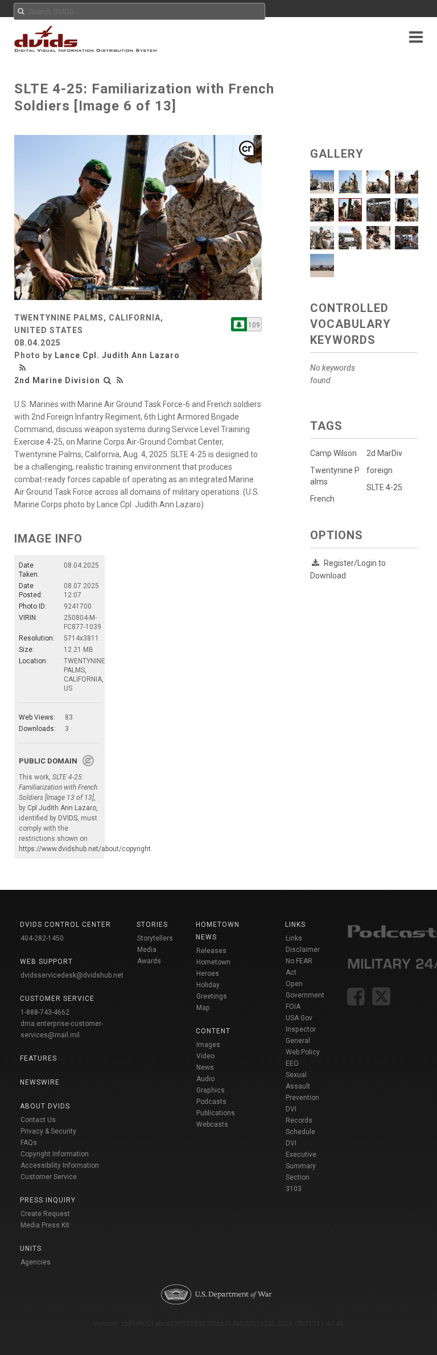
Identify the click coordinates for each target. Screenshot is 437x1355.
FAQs (28, 1143)
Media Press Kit (44, 1225)
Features (38, 1058)
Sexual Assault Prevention (302, 1086)
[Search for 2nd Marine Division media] (107, 380)
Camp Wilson (333, 453)
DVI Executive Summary (301, 1154)
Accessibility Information (59, 1165)
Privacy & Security (48, 1131)
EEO (292, 1063)
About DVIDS (45, 1106)
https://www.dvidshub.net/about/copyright (85, 849)
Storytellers (155, 938)
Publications (215, 1113)
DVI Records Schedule (300, 1120)
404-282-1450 (42, 938)
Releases (211, 951)
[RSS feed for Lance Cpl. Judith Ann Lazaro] (24, 367)
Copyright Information (54, 1154)
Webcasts (212, 1124)
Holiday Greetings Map (211, 996)
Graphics (210, 1090)
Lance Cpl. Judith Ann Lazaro (117, 355)
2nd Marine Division (57, 380)
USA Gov (299, 1018)
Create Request (45, 1214)
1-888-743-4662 (44, 1012)
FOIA (293, 1007)
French (322, 498)
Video (205, 1056)
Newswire (40, 1082)
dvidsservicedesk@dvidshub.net (71, 975)
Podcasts (211, 1102)
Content (213, 1031)
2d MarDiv (384, 453)
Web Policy (303, 1052)
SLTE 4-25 (384, 487)
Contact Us (38, 1120)
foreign (379, 470)
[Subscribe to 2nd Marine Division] (239, 324)
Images (208, 1045)
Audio (205, 1079)
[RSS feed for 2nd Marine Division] (120, 380)
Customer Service (48, 1177)
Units (31, 1249)
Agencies (35, 1262)
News (205, 1067)
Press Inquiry (48, 1200)
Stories (152, 925)
